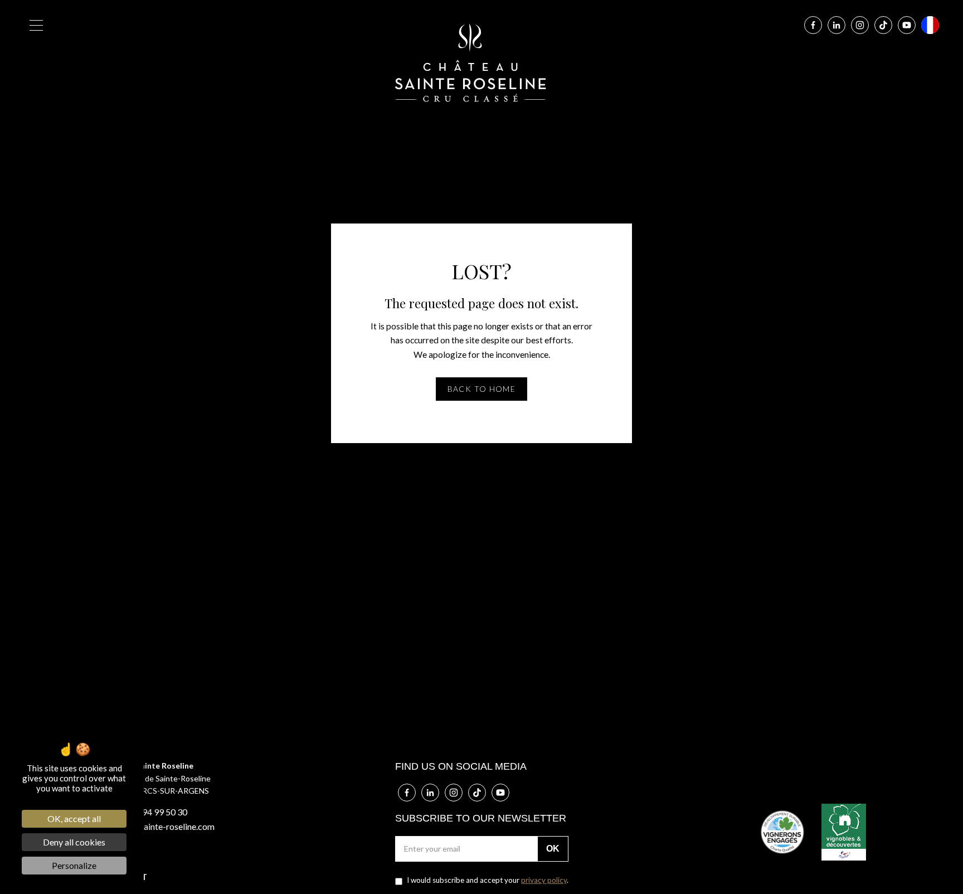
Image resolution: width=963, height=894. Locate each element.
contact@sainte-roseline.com (159, 826)
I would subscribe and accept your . (486, 880)
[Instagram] (860, 25)
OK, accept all (74, 818)
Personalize (74, 865)
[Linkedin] (836, 25)
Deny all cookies (74, 842)
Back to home (482, 388)
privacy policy (544, 880)
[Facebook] (813, 25)
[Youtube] (907, 25)
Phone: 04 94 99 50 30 (145, 811)
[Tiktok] (883, 25)
